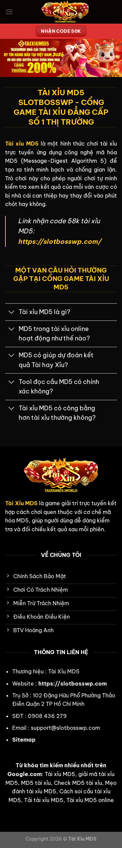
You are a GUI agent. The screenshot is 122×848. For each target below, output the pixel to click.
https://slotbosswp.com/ (59, 241)
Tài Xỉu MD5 (21, 503)
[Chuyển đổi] (11, 312)
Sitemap (24, 739)
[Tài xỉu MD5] (65, 12)
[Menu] (9, 11)
